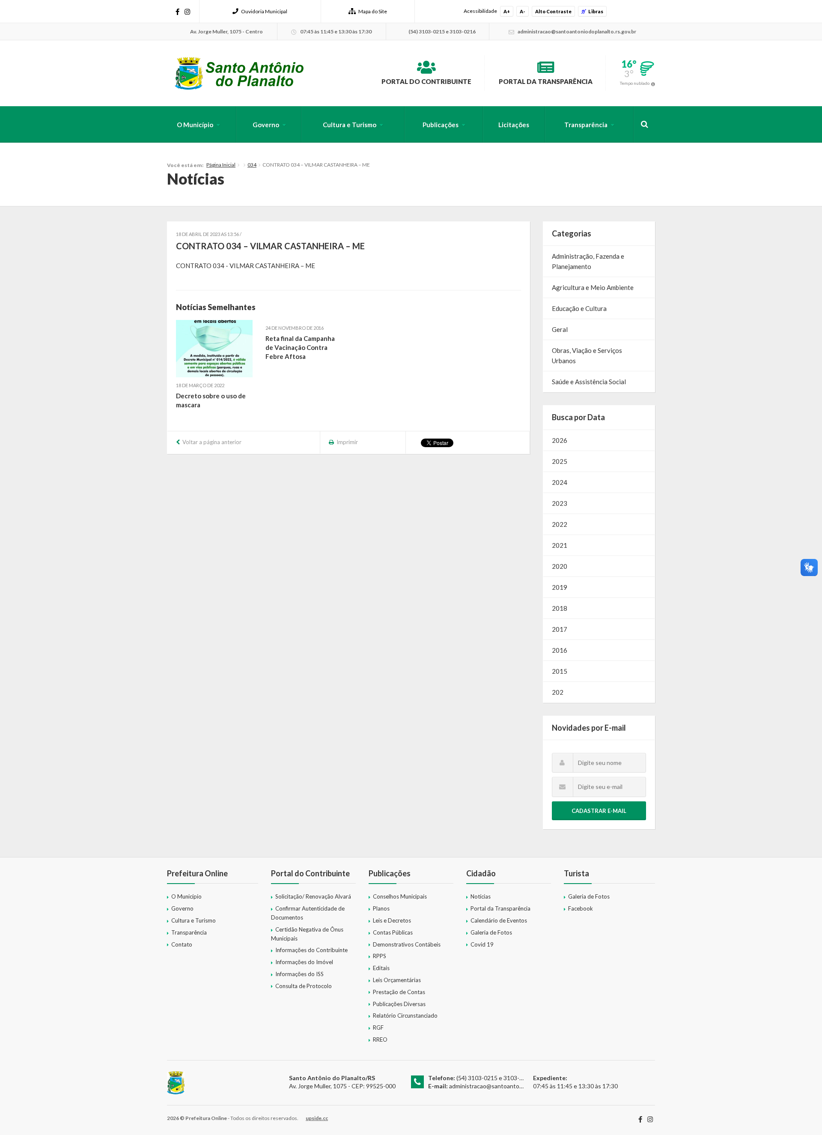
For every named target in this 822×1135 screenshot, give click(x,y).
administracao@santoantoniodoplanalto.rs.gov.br (514, 1086)
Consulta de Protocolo (303, 986)
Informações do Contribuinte (311, 950)
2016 (559, 650)
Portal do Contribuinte (426, 81)
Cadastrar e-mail (599, 810)
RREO (380, 1039)
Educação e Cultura (579, 308)
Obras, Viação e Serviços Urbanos (587, 355)
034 (251, 164)
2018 (559, 608)
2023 (559, 503)
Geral (560, 329)
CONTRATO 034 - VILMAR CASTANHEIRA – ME (245, 265)
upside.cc (317, 1118)
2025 (559, 461)
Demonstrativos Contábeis (407, 944)
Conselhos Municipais (400, 896)
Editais (381, 968)
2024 (559, 482)
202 (557, 692)
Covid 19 (482, 944)
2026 (559, 440)
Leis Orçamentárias (397, 980)
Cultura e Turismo (349, 124)
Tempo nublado (634, 83)
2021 (559, 545)
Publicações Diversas (399, 1004)
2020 (559, 566)
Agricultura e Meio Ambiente (593, 287)
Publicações (441, 124)
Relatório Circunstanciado (405, 1015)
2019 (559, 587)
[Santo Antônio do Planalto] (239, 73)
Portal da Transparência (546, 81)
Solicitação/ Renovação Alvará (313, 896)
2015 (559, 671)
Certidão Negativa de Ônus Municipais (307, 934)
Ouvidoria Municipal (264, 11)
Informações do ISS (299, 974)
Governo (266, 124)
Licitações (513, 124)
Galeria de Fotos (491, 932)
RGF (378, 1027)
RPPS (379, 956)
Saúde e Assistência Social (589, 381)
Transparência (586, 124)
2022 (559, 524)
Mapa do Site (372, 11)
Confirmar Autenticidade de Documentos (308, 913)
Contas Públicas (393, 932)
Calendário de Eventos (499, 920)
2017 (559, 629)
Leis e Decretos (392, 920)
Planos (381, 908)
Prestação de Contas (399, 992)
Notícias (481, 896)
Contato (181, 944)
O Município (195, 124)
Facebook (580, 908)
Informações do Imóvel (304, 962)
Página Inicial (220, 164)
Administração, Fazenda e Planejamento (588, 261)
